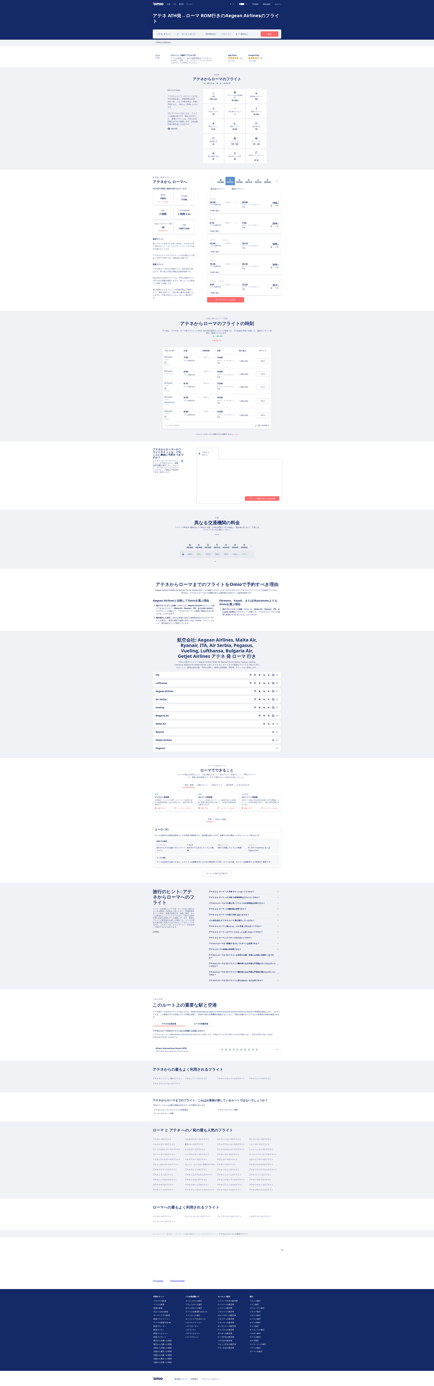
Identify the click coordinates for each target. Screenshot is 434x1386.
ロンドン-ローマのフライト (260, 1139)
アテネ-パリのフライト (226, 1164)
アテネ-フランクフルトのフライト (166, 1083)
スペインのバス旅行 (193, 1301)
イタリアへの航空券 (226, 1319)
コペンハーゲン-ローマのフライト (263, 1154)
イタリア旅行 (255, 1311)
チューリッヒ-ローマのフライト (198, 1216)
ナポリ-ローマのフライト (227, 1159)
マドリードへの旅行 (258, 1344)
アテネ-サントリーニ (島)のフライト (167, 1078)
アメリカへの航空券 (226, 1329)
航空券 (181, 4)
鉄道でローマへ (159, 1326)
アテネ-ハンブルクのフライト (165, 1179)
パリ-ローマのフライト (162, 1139)
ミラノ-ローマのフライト (259, 1144)
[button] (212, 34)
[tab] (217, 188)
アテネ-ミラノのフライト (163, 1174)
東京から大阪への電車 (162, 1344)
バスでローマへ (191, 1326)
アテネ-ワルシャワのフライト (229, 1190)
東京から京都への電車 (162, 1340)
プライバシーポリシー (211, 1379)
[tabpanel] (239, 481)
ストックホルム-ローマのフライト (166, 1149)
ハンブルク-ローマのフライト (197, 1154)
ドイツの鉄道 (158, 1304)
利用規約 (194, 1379)
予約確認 (255, 4)
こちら (236, 434)
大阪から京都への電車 (162, 1348)
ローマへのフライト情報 (164, 1113)
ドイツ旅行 (254, 1304)
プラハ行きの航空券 (226, 1348)
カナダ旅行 (254, 1340)
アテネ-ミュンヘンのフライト (229, 1174)
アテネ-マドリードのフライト (165, 1169)
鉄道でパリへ (158, 1329)
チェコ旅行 (254, 1326)
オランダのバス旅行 (193, 1308)
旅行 (251, 1296)
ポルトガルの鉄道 (160, 1311)
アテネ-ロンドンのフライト (196, 1169)
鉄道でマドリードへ (161, 1319)
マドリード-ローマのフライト (229, 1139)
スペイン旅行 (255, 1319)
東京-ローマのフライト (194, 1144)
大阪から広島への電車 (162, 1362)
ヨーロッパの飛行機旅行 (185, 1234)
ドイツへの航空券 (225, 1308)
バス (174, 4)
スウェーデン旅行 (257, 1308)
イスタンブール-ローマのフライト (166, 1159)
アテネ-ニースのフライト (163, 1190)
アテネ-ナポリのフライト (163, 1184)
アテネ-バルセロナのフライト (261, 1164)
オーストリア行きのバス (195, 1319)
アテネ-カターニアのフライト (197, 1184)
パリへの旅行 (255, 1348)
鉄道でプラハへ (159, 1337)
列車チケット (158, 1296)
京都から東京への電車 (162, 1358)
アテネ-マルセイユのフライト (261, 1184)
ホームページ (158, 1234)
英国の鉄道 (158, 1308)
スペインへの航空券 (226, 1304)
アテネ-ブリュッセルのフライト (230, 1184)
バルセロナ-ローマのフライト (197, 1139)
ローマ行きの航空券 (226, 1337)
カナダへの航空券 (225, 1333)
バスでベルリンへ (192, 1333)
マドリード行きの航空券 (228, 1301)
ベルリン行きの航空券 (227, 1344)
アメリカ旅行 (255, 1337)
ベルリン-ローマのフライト (164, 1144)
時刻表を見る (163, 230)
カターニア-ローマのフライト (261, 1159)
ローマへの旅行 (256, 1351)
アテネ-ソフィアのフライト (196, 1078)
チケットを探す (163, 202)
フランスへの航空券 (226, 1322)
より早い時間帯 (173, 425)
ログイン (278, 4)
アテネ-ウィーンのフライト (260, 1078)
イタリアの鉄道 (159, 1301)
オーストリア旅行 (257, 1329)
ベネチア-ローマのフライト (196, 1159)
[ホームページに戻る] (160, 4)
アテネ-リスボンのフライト (196, 1179)
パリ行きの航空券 (225, 1340)
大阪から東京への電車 (162, 1351)
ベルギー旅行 (255, 1333)
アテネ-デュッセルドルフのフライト (199, 1190)
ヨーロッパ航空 (224, 1296)
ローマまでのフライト (207, 1234)
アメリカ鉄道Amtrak (162, 1322)
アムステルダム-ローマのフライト (231, 1149)
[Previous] (182, 546)
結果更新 (215, 340)
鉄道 (168, 4)
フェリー (189, 4)
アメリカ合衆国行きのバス (196, 1311)
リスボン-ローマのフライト (228, 1154)
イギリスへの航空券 (226, 1311)
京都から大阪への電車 (162, 1355)
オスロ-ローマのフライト (195, 1149)
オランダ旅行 (255, 1322)
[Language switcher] (243, 4)
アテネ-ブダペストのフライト (261, 1190)
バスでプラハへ (191, 1337)
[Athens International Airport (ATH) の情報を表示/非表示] (277, 1049)
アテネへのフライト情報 (228, 1110)
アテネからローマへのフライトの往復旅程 (171, 1110)
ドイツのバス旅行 (192, 1315)
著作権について (181, 1379)
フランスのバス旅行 (193, 1304)
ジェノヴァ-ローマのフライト (229, 1216)
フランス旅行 (255, 1301)
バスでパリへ (191, 1329)
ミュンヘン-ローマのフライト (261, 1149)
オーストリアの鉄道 (161, 1315)
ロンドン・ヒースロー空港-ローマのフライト (203, 1164)
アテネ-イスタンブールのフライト (231, 1078)
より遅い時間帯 (261, 425)
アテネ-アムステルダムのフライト (199, 1174)
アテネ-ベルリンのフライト (228, 1169)
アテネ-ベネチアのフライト (260, 1179)
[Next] (276, 181)
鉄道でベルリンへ (160, 1333)
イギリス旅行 (255, 1315)
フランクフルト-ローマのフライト (231, 1144)
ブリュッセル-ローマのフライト (166, 1164)
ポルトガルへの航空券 (227, 1315)
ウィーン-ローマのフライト (164, 1154)
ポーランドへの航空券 (227, 1326)
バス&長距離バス (192, 1296)
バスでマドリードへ (193, 1322)
